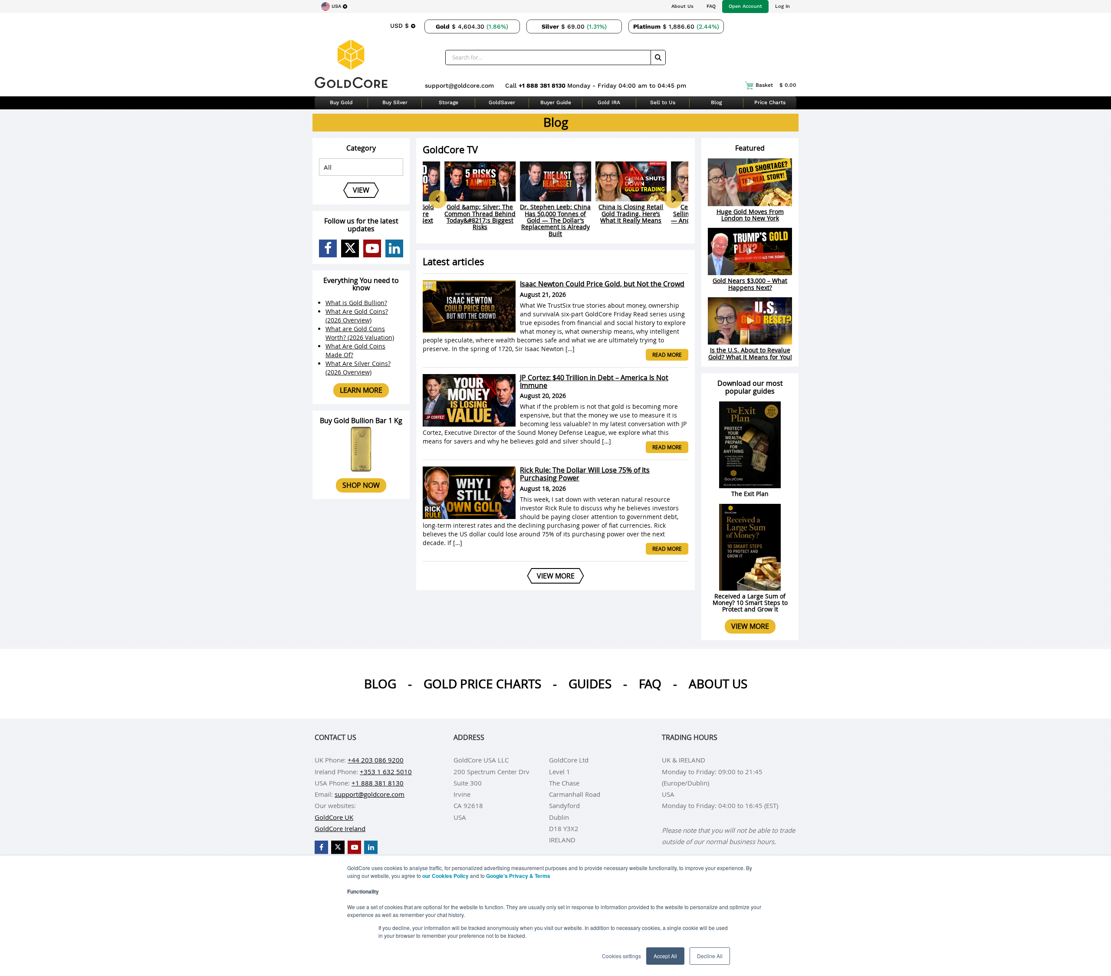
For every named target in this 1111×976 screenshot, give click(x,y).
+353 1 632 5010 (386, 771)
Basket (776, 85)
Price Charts (770, 102)
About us (718, 684)
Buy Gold (341, 102)
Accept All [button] (665, 956)
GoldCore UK (334, 817)
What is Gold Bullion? (356, 303)
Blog (716, 102)
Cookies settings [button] (621, 956)
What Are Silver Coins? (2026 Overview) (358, 367)
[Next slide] (673, 199)
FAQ (711, 6)
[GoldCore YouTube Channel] (372, 248)
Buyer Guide (555, 102)
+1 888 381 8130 (543, 85)
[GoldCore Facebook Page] (328, 248)
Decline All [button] (710, 956)
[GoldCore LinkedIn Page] (394, 248)
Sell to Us (662, 102)
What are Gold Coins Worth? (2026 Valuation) (359, 333)
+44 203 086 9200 (376, 760)
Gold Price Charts (482, 684)
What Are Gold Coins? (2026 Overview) (356, 315)
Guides (590, 684)
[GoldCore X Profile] (350, 248)
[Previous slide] (438, 199)
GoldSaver (502, 102)
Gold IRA (609, 102)
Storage (448, 102)
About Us (682, 6)
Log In (782, 6)
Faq (650, 684)
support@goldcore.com (459, 85)
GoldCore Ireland (340, 828)
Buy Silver (395, 102)
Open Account (745, 6)
